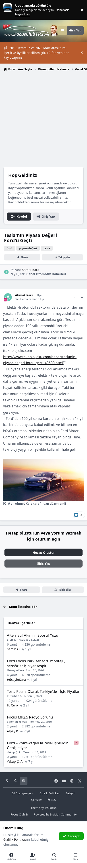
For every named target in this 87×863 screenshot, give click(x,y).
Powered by (55, 814)
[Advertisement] (43, 118)
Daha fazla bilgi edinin (17, 10)
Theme (35, 808)
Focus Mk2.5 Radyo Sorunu (30, 717)
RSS (53, 800)
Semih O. (13, 649)
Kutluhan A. (14, 696)
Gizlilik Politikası (49, 793)
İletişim (70, 793)
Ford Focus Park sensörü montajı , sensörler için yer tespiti (36, 663)
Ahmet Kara (30, 270)
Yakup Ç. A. (14, 752)
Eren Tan (12, 640)
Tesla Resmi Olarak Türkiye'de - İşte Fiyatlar (43, 691)
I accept (74, 836)
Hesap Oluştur (44, 552)
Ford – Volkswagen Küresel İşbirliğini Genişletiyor (38, 745)
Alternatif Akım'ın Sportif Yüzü (32, 635)
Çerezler (36, 800)
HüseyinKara (15, 670)
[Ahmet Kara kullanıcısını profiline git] (6, 272)
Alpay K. (13, 731)
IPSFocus (50, 808)
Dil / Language (21, 793)
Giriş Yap (43, 563)
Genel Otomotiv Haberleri (46, 274)
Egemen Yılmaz (17, 722)
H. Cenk (12, 705)
